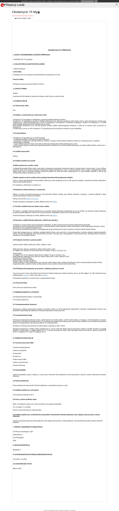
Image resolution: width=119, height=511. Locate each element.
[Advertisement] (5, 83)
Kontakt (73, 510)
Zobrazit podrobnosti (87, 1)
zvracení (35, 199)
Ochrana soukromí (64, 510)
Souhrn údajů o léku (24, 18)
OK (96, 1)
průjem (28, 199)
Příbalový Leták (14, 5)
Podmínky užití (53, 510)
